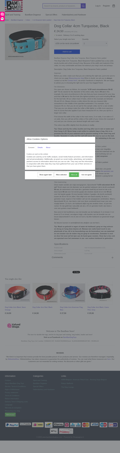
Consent (31, 147)
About (48, 147)
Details (40, 147)
